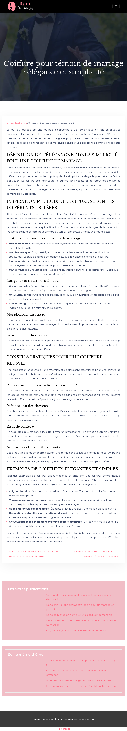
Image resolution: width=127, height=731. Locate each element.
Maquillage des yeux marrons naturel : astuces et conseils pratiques (95, 553)
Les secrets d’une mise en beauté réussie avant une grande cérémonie (33, 553)
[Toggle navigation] (116, 6)
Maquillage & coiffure (18, 123)
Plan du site (63, 728)
